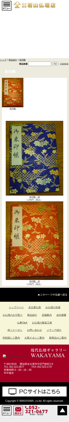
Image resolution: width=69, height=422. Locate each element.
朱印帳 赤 (34, 281)
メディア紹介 (54, 330)
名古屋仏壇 (34, 307)
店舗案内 (47, 315)
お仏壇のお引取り (13, 315)
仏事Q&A (22, 322)
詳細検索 (64, 64)
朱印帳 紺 (34, 197)
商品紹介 (13, 60)
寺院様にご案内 (11, 337)
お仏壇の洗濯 (52, 307)
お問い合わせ (34, 330)
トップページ (16, 307)
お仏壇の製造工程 (42, 322)
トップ (3, 60)
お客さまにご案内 (34, 337)
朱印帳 (22, 60)
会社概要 (61, 315)
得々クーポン (14, 330)
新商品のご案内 (58, 337)
